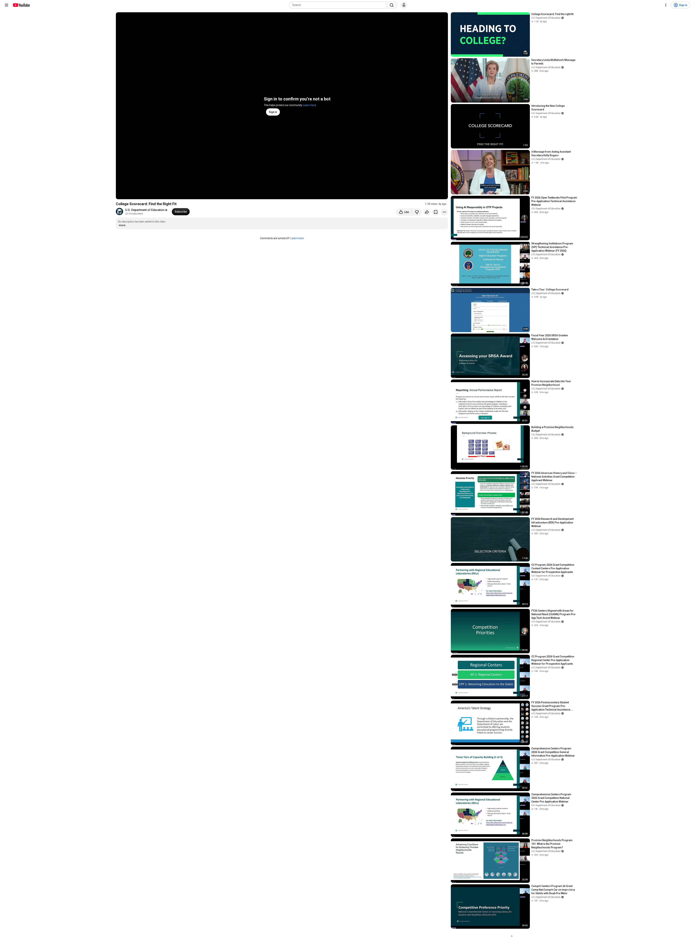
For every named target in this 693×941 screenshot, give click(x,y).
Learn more (309, 105)
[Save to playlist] (435, 212)
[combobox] (338, 5)
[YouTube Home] (21, 5)
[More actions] (444, 212)
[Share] (427, 212)
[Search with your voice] (403, 5)
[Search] (391, 5)
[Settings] (666, 5)
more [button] (122, 225)
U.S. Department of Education (144, 210)
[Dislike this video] (417, 212)
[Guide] (6, 5)
